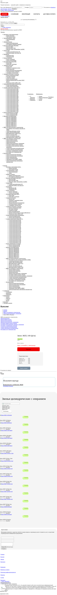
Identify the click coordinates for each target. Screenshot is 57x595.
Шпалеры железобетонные (10, 116)
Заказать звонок (4, 17)
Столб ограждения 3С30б (12, 97)
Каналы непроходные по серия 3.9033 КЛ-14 (19, 212)
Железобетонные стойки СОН (13, 137)
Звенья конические (10, 142)
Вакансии (32, 98)
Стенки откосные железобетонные (14, 149)
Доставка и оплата (49, 14)
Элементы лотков (10, 77)
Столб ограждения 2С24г (12, 103)
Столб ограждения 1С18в (12, 108)
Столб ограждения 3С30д (12, 93)
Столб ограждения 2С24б (12, 106)
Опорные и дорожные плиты (13, 67)
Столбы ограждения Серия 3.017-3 (12, 87)
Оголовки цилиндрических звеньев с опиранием (20, 275)
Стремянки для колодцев (12, 72)
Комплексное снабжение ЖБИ (13, 384)
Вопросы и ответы (5, 569)
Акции (40, 96)
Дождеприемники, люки (9, 38)
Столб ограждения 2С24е (12, 101)
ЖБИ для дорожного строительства (12, 138)
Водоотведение (7, 153)
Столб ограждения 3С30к (12, 89)
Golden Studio (12, 593)
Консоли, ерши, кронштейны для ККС (15, 49)
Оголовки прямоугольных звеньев (14, 144)
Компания (3, 567)
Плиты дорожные (8, 58)
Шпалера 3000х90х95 (11, 119)
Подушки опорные (10, 76)
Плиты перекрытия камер (12, 75)
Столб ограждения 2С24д (12, 102)
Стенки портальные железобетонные (15, 148)
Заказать (28, 349)
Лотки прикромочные (11, 157)
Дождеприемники (10, 39)
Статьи (40, 98)
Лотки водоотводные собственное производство (20, 289)
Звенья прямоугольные (11, 139)
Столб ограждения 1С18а (12, 111)
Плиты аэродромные (11, 60)
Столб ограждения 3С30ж (12, 91)
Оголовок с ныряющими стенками (14, 150)
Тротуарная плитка (10, 36)
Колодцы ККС (9, 46)
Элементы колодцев (8, 65)
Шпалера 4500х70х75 (11, 122)
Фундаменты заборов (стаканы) (13, 44)
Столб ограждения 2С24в (12, 105)
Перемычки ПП (10, 56)
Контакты (37, 14)
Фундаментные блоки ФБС (10, 61)
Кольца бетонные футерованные (14, 70)
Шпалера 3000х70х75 (11, 124)
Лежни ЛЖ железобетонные (13, 132)
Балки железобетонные (11, 79)
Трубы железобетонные (12, 85)
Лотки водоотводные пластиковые (14, 155)
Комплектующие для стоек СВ (13, 53)
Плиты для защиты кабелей (12, 136)
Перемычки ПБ (10, 55)
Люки (7, 40)
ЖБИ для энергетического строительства (13, 127)
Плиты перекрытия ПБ (11, 115)
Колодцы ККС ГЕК (11, 48)
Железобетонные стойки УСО (13, 133)
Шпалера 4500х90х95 (11, 117)
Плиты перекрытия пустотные (11, 112)
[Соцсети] (3, 588)
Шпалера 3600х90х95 (11, 118)
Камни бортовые (10, 35)
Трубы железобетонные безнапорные (12, 84)
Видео (40, 100)
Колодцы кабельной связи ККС (11, 45)
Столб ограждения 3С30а (12, 98)
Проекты (3, 575)
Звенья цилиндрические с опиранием (15, 143)
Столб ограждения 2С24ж (12, 100)
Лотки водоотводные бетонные (13, 154)
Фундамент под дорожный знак (13, 152)
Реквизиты (32, 100)
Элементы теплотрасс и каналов (11, 74)
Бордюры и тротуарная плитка (11, 34)
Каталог (4, 14)
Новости (41, 97)
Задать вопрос (24, 368)
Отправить (14, 8)
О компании (14, 14)
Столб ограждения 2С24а (12, 107)
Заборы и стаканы (8, 41)
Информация (26, 14)
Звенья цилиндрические (12, 141)
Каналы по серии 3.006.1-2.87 (13, 82)
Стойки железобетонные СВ (13, 51)
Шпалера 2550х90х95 (11, 121)
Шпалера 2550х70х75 (11, 126)
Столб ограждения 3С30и (12, 90)
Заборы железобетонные (12, 43)
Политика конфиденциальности (8, 572)
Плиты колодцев (10, 69)
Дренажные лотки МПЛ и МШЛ (14, 159)
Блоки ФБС (9, 63)
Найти (15, 23)
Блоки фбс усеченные (11, 64)
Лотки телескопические (12, 158)
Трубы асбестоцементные (12, 86)
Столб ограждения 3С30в (12, 96)
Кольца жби (9, 66)
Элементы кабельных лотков (13, 131)
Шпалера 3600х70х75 (11, 123)
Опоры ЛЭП (7, 50)
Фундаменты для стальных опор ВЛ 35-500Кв (20, 259)
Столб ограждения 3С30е (12, 92)
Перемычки (6, 54)
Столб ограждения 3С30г (12, 95)
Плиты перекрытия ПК (11, 113)
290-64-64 (5, 16)
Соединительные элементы (12, 71)
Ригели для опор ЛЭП (11, 134)
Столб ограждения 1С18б (12, 110)
